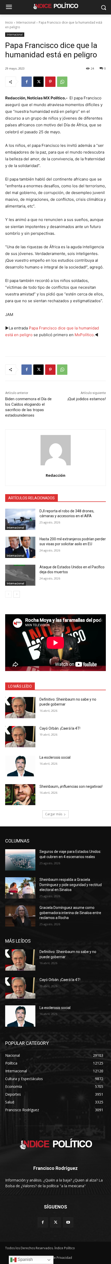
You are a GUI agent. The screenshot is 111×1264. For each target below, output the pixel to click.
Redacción (55, 475)
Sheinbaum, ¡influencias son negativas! (70, 786)
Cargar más (53, 814)
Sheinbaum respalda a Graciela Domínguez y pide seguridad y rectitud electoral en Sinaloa (70, 885)
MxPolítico (84, 334)
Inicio (9, 22)
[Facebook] (26, 82)
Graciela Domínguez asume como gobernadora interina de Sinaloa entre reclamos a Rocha (70, 913)
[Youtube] (68, 1222)
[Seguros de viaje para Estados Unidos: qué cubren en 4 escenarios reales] (20, 860)
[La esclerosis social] (20, 765)
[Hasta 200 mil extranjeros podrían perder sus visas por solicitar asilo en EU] (20, 547)
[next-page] (16, 594)
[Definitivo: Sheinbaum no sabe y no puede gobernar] (20, 707)
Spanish (25, 1259)
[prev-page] (8, 594)
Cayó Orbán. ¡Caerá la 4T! (59, 728)
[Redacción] (56, 450)
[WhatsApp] (62, 82)
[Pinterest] (50, 82)
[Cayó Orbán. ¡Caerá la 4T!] (20, 736)
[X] (38, 82)
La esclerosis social (54, 757)
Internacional (25, 22)
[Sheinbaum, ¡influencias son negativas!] (20, 794)
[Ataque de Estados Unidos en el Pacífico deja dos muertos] (20, 575)
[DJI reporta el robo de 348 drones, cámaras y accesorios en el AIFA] (20, 519)
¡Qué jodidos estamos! (87, 399)
